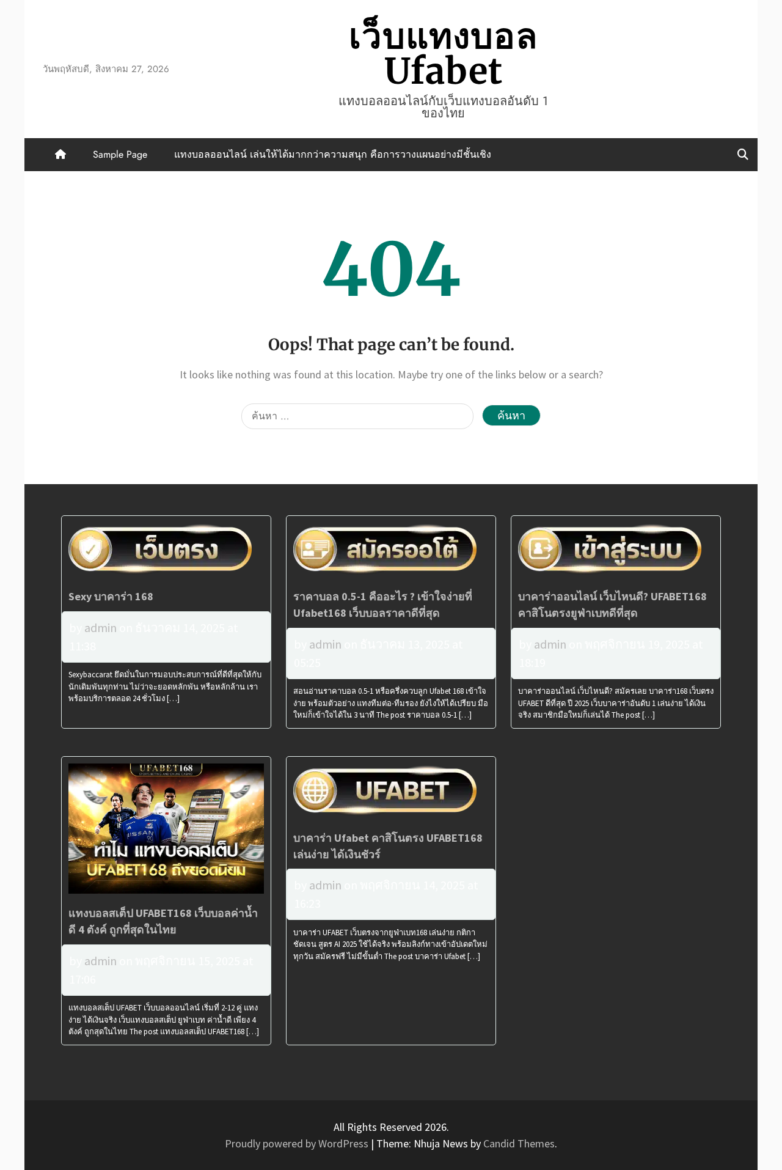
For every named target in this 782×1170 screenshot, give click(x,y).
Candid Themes (519, 1143)
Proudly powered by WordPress (298, 1143)
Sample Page (120, 154)
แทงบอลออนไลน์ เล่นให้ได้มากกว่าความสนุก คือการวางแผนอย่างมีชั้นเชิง (332, 154)
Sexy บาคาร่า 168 (110, 596)
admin (100, 627)
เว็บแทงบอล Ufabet (443, 53)
